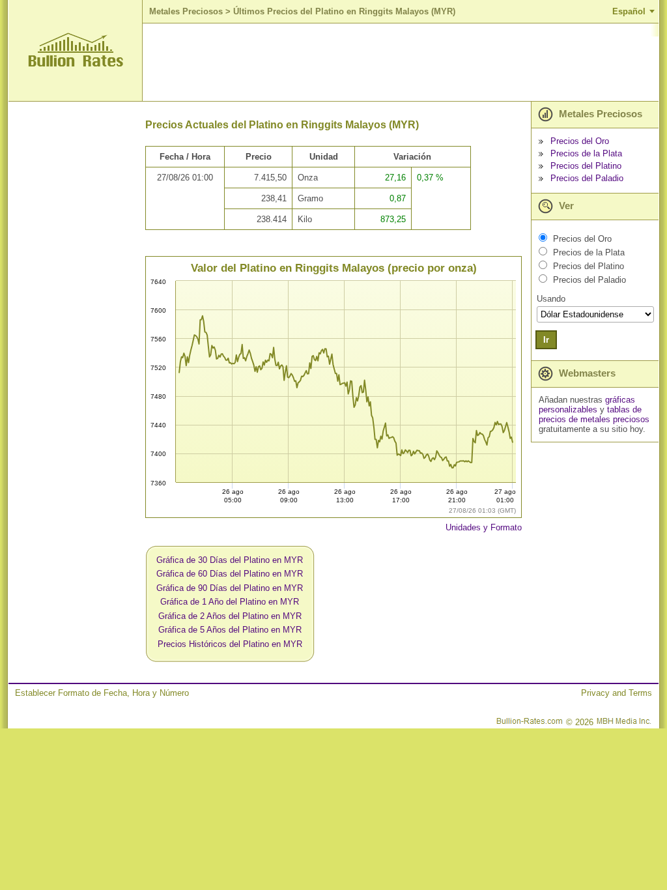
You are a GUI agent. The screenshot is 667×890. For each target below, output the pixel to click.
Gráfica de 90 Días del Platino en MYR (229, 588)
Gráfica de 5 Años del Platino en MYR (230, 630)
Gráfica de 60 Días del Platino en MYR (229, 574)
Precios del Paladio (586, 178)
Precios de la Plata (586, 153)
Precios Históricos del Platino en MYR (230, 644)
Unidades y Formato (484, 527)
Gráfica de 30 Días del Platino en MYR (229, 560)
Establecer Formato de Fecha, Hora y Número (102, 693)
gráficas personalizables (587, 404)
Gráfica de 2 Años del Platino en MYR (230, 616)
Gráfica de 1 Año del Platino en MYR (229, 602)
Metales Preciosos (186, 11)
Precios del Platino (585, 166)
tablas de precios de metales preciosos (594, 414)
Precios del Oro (579, 141)
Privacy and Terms (616, 693)
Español (629, 11)
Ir (546, 340)
